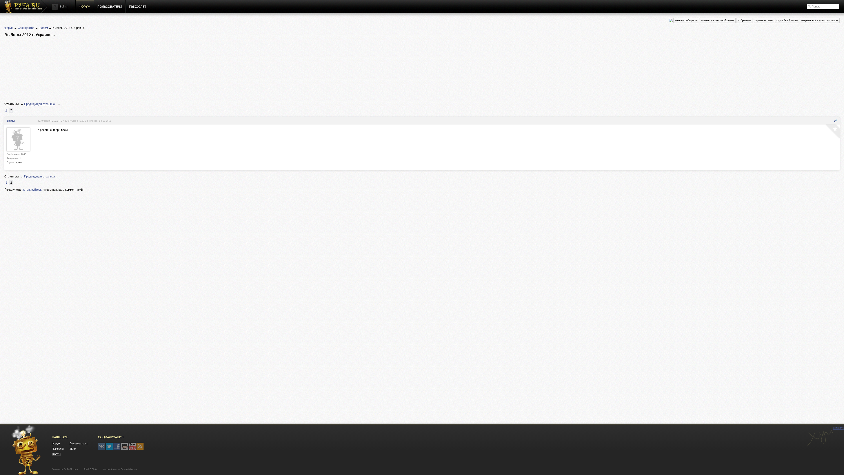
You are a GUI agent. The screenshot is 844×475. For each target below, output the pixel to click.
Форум (84, 6)
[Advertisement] (136, 69)
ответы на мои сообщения (717, 20)
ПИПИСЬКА (820, 436)
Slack (72, 448)
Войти (63, 6)
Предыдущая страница (39, 104)
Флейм (43, 27)
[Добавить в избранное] (832, 131)
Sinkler (11, 120)
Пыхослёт (137, 6)
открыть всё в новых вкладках (819, 20)
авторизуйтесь (32, 189)
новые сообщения (686, 20)
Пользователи (109, 6)
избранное (744, 20)
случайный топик (787, 20)
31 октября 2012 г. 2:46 (52, 120)
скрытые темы (764, 20)
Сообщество (26, 27)
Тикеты (56, 454)
